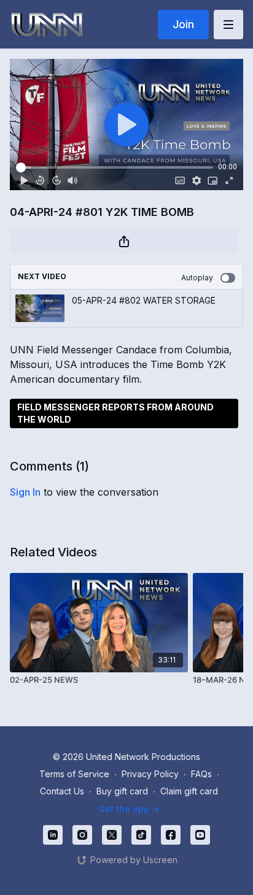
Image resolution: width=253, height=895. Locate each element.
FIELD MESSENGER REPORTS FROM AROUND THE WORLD (115, 413)
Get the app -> (129, 809)
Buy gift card (122, 791)
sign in (25, 492)
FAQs (201, 774)
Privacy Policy (150, 774)
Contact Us (62, 791)
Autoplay (197, 277)
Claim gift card (189, 791)
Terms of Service (74, 774)
